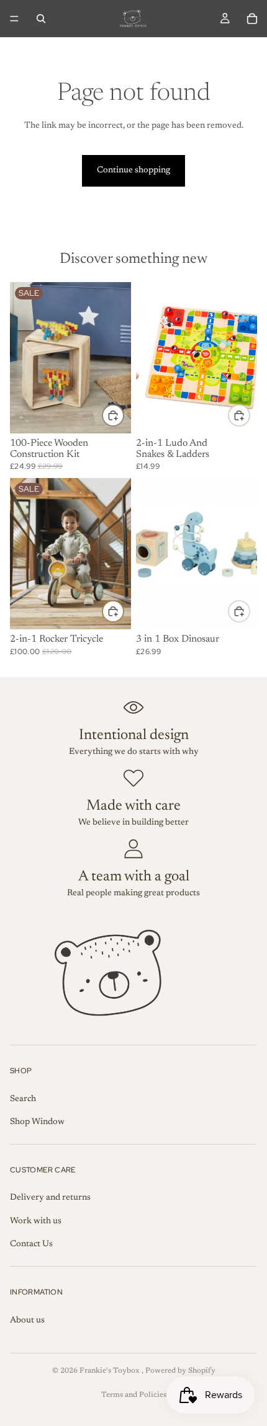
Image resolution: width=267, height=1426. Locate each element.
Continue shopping (133, 170)
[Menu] (14, 18)
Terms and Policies (133, 1395)
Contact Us (31, 1244)
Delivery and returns (50, 1198)
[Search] (41, 18)
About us (27, 1320)
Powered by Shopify (180, 1371)
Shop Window (37, 1122)
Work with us (35, 1221)
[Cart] (252, 18)
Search (23, 1099)
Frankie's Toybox (110, 1371)
